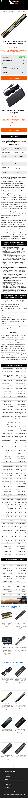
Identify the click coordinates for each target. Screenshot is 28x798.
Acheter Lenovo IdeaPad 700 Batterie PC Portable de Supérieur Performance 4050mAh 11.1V (20, 624)
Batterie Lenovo (12, 11)
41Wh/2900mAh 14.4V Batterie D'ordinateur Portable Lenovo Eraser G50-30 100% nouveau (7, 706)
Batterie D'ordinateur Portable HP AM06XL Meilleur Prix (7, 730)
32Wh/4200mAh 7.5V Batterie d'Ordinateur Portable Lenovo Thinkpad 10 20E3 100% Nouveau (7, 650)
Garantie (7, 779)
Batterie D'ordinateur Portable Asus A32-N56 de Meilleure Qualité (7, 757)
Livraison (7, 776)
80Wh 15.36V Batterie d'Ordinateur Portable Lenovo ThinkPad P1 (20, 649)
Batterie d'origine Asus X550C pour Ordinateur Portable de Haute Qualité (20, 706)
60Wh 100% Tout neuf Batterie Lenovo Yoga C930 (7, 679)
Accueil (5, 11)
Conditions (8, 784)
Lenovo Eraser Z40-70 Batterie (13, 181)
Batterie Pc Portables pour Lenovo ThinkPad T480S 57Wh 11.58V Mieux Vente (20, 680)
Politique (7, 787)
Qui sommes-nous (10, 771)
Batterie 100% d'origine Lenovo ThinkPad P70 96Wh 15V (7, 623)
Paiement (7, 774)
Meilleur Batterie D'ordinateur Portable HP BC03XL (20, 731)
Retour (6, 782)
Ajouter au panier (14, 78)
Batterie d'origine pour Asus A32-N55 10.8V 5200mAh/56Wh (20, 757)
